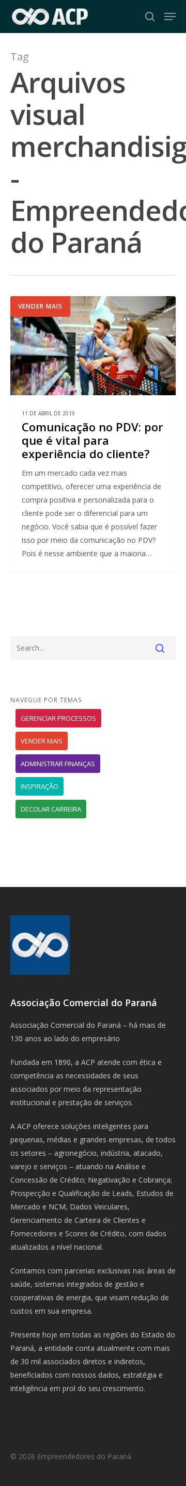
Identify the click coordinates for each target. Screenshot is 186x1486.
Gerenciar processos (58, 718)
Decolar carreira (51, 809)
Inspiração (39, 786)
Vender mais (40, 306)
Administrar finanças (58, 763)
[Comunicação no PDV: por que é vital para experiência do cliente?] (93, 434)
